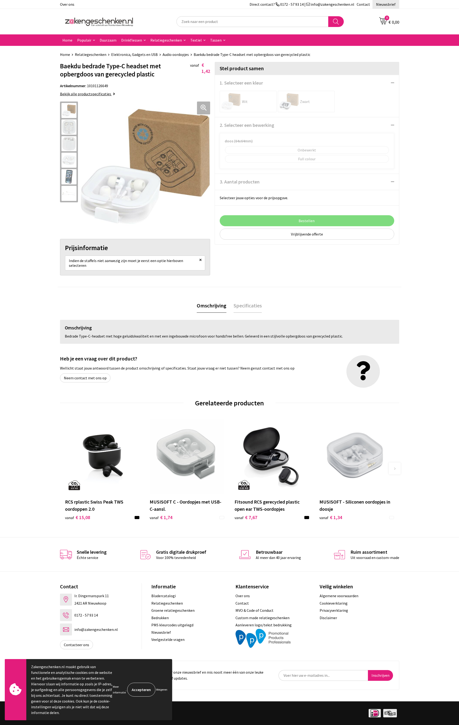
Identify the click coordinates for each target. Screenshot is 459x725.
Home (67, 40)
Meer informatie (119, 689)
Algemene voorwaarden (339, 595)
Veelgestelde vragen (168, 639)
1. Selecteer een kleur (241, 83)
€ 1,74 (161, 517)
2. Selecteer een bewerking (247, 125)
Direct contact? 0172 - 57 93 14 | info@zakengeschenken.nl (302, 4)
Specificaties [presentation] (248, 305)
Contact (363, 4)
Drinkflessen (131, 40)
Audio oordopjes (176, 54)
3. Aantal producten (240, 182)
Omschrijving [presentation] (211, 305)
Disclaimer (328, 617)
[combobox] (252, 21)
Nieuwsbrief (386, 4)
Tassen (216, 40)
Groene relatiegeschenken (173, 610)
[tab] (211, 306)
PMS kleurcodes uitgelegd (172, 625)
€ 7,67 (246, 517)
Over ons (67, 4)
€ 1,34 (330, 517)
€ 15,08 (77, 517)
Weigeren (161, 689)
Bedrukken (160, 617)
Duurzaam (108, 40)
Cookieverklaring (334, 603)
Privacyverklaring (334, 610)
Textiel (196, 40)
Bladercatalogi (163, 595)
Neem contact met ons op (85, 378)
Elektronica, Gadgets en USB (134, 54)
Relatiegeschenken (166, 40)
